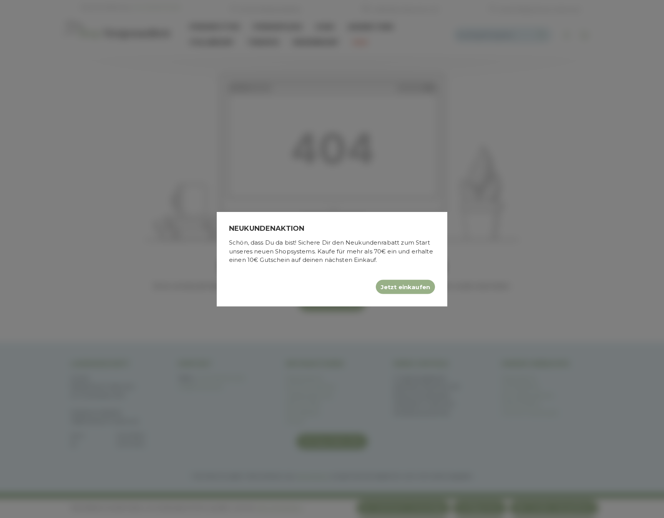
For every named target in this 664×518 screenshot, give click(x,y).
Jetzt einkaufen (405, 286)
